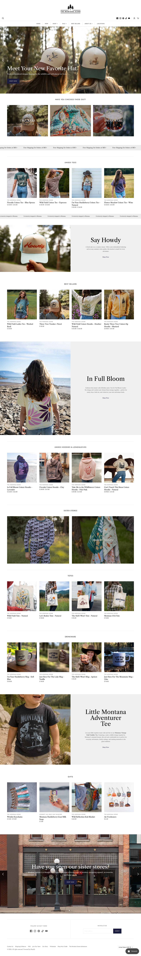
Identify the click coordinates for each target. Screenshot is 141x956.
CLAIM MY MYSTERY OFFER (92, 492)
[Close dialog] (112, 425)
